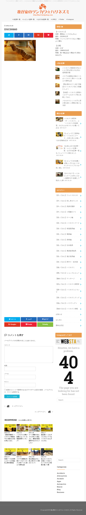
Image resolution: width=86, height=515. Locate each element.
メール (6, 373)
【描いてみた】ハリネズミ (65, 267)
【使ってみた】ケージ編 (64, 217)
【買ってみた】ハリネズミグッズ (67, 297)
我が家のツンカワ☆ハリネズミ (60, 510)
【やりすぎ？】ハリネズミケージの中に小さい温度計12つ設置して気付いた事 (68, 177)
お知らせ (59, 314)
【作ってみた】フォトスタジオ (67, 195)
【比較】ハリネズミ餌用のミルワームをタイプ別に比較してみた (71, 95)
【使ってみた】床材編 (64, 240)
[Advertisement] (28, 81)
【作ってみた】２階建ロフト (66, 212)
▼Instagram (70, 19)
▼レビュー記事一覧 (28, 19)
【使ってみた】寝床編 (64, 234)
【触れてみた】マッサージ (65, 278)
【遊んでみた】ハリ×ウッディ (66, 303)
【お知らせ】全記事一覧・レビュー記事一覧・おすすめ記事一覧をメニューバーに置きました (67, 150)
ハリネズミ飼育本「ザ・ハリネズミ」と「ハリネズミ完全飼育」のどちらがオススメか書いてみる (67, 123)
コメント (7, 345)
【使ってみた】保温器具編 (65, 228)
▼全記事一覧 (16, 19)
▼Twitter (61, 19)
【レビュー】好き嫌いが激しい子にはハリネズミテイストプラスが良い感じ (67, 164)
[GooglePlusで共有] (38, 35)
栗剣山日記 (60, 325)
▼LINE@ (54, 19)
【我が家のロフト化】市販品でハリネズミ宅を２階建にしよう (71, 86)
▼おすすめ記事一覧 (42, 19)
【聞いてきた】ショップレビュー (67, 273)
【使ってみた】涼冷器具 (64, 245)
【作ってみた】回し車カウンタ (67, 201)
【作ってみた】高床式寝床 (65, 206)
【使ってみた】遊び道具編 (65, 256)
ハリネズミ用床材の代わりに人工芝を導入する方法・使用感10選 (71, 70)
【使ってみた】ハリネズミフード (67, 223)
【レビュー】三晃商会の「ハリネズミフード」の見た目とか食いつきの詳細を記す (67, 137)
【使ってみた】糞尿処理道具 (66, 251)
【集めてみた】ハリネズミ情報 (67, 309)
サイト (6, 382)
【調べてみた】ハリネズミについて (67, 291)
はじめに (59, 320)
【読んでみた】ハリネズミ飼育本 (67, 284)
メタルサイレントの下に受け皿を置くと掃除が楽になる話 (71, 103)
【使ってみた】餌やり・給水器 (67, 262)
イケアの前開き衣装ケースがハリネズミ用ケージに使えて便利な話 (71, 78)
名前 (5, 365)
